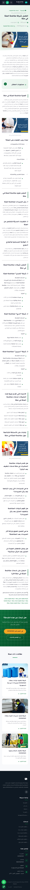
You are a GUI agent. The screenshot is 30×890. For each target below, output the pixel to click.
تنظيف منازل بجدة (23, 826)
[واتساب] (26, 792)
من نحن (25, 806)
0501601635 (21, 856)
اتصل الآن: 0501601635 (14, 631)
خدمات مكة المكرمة (8, 26)
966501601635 (20, 862)
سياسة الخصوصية (22, 815)
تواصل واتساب (14, 637)
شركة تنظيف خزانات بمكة (18, 601)
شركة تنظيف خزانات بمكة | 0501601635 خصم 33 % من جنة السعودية (16, 683)
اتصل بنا (25, 812)
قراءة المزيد (23, 693)
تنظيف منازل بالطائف (22, 839)
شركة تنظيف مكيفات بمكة (14, 603)
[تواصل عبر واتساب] (4, 882)
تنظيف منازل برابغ (23, 842)
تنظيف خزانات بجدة (22, 830)
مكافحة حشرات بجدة (22, 833)
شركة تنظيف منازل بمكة (22, 598)
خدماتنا (25, 809)
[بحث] (11, 2)
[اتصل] (7, 2)
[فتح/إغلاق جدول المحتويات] (5, 84)
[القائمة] (3, 2)
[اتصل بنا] (4, 886)
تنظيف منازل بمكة (23, 836)
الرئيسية (25, 803)
